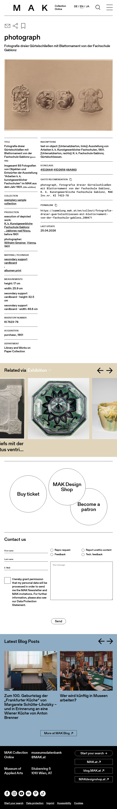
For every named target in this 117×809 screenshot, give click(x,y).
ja (87, 6)
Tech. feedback (94, 554)
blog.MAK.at (92, 770)
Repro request (62, 550)
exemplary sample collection (15, 201)
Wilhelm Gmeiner (15, 243)
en (81, 6)
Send (58, 621)
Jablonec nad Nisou (18, 230)
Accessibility (64, 803)
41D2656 (59, 170)
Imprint (50, 803)
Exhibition (37, 370)
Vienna (31, 243)
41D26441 (47, 170)
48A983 (71, 170)
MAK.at (92, 762)
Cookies (78, 803)
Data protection (35, 803)
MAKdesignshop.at (92, 779)
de (75, 6)
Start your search (92, 753)
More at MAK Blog (57, 733)
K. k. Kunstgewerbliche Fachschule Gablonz (18, 225)
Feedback (60, 554)
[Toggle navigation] (109, 8)
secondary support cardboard (15, 261)
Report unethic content (98, 550)
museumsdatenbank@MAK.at (44, 754)
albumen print (12, 270)
